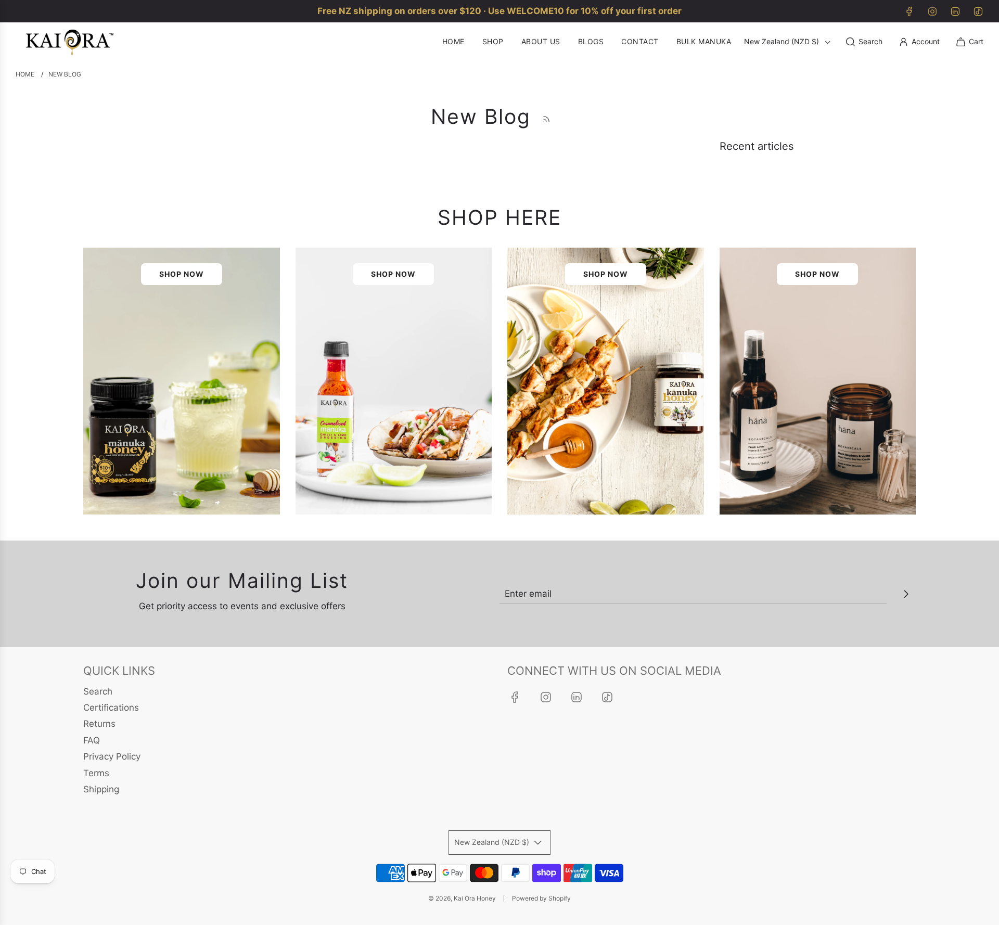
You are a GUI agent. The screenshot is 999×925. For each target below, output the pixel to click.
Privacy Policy (111, 756)
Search (97, 691)
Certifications (111, 707)
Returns (99, 723)
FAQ (91, 740)
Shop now (181, 273)
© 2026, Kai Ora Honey (462, 898)
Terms (96, 773)
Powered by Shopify (541, 898)
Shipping (101, 789)
